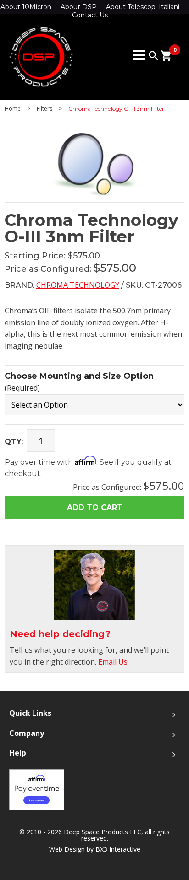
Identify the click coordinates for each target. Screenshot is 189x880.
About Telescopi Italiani (142, 7)
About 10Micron (25, 7)
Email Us (113, 662)
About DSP (79, 7)
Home (13, 109)
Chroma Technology (77, 285)
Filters (44, 109)
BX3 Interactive (117, 849)
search (153, 55)
